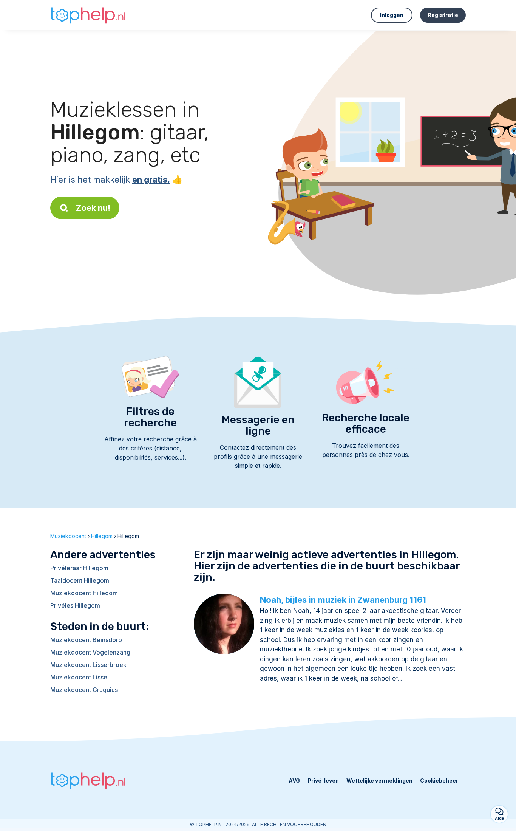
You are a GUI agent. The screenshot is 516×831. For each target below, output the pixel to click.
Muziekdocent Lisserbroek (88, 665)
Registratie (443, 15)
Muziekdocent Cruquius (84, 689)
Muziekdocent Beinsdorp (86, 640)
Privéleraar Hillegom (79, 568)
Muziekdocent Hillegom (84, 593)
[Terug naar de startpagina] (88, 15)
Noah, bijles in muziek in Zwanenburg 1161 (343, 600)
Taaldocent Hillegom (79, 580)
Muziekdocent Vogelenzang (90, 652)
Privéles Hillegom (75, 605)
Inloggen (391, 15)
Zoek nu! (93, 208)
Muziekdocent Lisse (78, 677)
